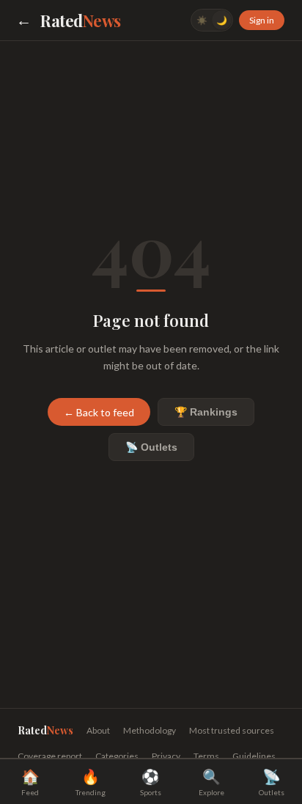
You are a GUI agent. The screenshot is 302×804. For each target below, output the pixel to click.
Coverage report (50, 755)
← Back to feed (99, 412)
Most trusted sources (231, 730)
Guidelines (254, 755)
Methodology (149, 730)
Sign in (261, 20)
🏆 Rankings (205, 412)
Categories (117, 755)
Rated (80, 21)
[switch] (212, 20)
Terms (206, 755)
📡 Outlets (151, 447)
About (98, 730)
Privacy (166, 755)
